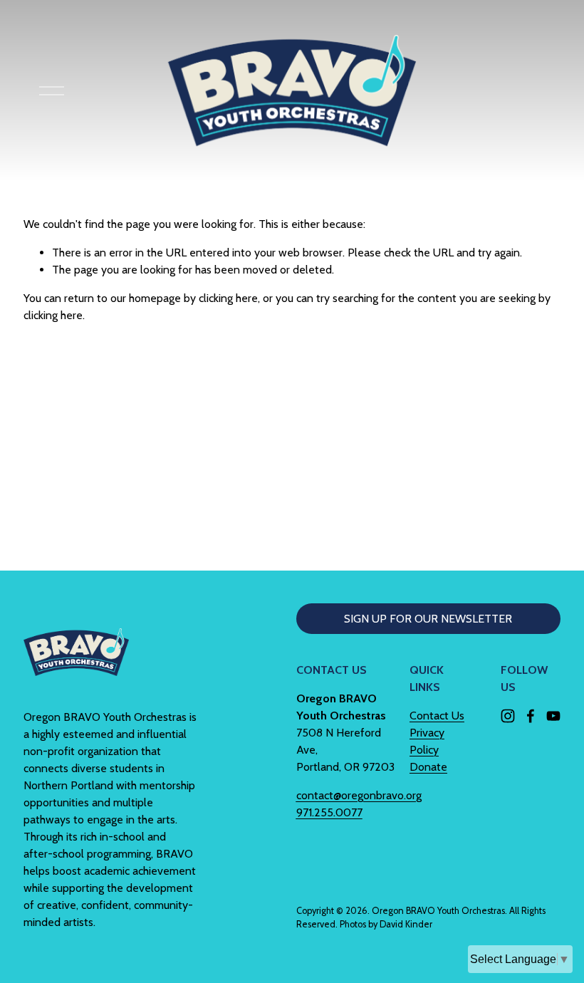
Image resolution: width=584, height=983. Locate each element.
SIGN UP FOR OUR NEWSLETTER (428, 618)
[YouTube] (553, 716)
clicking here (228, 298)
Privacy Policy (427, 741)
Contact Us (437, 715)
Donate (428, 767)
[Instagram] (508, 716)
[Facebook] (530, 716)
